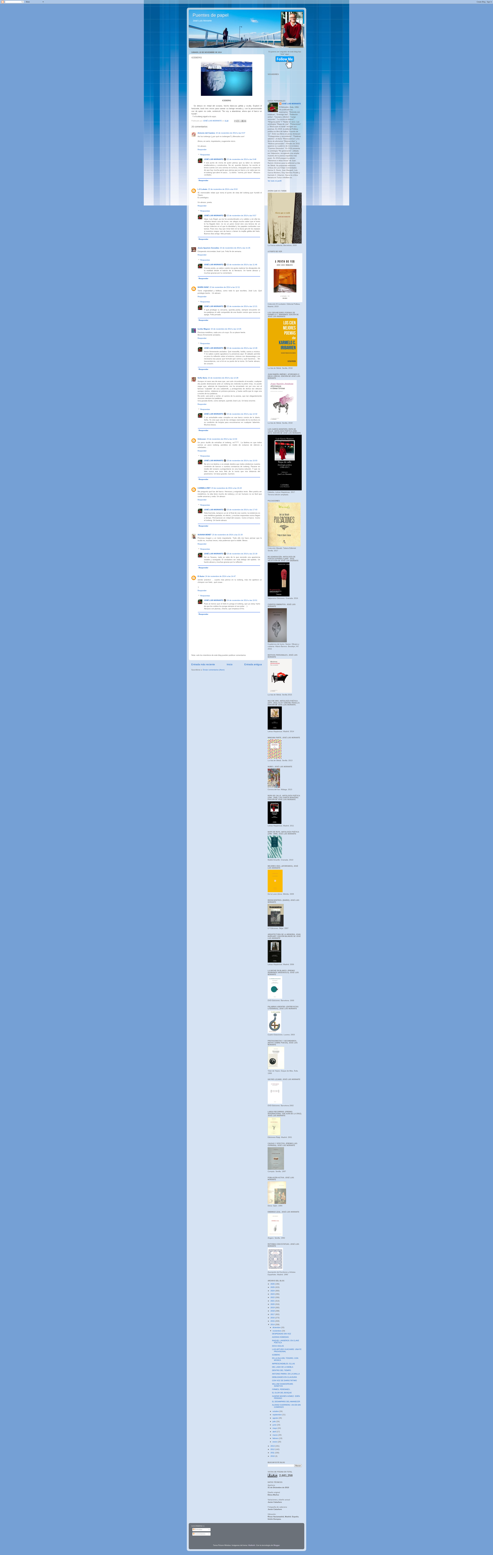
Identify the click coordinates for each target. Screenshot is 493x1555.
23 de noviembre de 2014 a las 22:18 (242, 554)
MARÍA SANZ (203, 287)
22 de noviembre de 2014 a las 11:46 (242, 265)
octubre (276, 1411)
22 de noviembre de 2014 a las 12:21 (242, 306)
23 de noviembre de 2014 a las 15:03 (242, 461)
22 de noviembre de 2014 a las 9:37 (230, 133)
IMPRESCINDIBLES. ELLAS (283, 1364)
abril (275, 1432)
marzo (275, 1435)
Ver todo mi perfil (274, 181)
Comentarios (199, 1534)
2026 (273, 1284)
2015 (273, 1321)
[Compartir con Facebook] (242, 121)
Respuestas (205, 155)
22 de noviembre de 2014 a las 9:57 (241, 216)
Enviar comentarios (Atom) (214, 670)
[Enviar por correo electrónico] (235, 121)
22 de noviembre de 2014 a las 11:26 (235, 248)
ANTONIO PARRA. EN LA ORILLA (286, 1374)
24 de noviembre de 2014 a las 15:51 (242, 600)
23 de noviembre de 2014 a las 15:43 (226, 488)
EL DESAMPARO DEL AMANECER (286, 1402)
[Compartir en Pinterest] (245, 121)
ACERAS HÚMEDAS (280, 1337)
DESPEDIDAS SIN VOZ (281, 1334)
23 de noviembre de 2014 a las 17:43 (242, 510)
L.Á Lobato (202, 189)
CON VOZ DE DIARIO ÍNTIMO (284, 1380)
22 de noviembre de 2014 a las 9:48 (241, 159)
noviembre (277, 1331)
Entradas (198, 1529)
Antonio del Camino (206, 133)
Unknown (202, 439)
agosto (276, 1418)
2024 (273, 1291)
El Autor (201, 576)
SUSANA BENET (204, 535)
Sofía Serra (202, 378)
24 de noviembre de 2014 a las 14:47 (220, 576)
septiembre (277, 1415)
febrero (276, 1438)
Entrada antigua (253, 664)
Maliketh (251, 1545)
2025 (273, 1287)
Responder (202, 150)
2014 (273, 1325)
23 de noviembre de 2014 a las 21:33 (227, 535)
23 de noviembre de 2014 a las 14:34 (222, 439)
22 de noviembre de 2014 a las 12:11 (225, 287)
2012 (273, 1449)
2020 (273, 1304)
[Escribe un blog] (237, 121)
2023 (273, 1294)
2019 (273, 1308)
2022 (273, 1297)
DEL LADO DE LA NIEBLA (282, 1367)
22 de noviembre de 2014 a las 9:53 (223, 189)
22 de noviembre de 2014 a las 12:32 (242, 414)
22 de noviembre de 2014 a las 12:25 (226, 329)
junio (275, 1425)
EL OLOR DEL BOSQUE (282, 1393)
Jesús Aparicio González (208, 248)
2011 (273, 1453)
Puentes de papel (211, 15)
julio (274, 1421)
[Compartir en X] (240, 121)
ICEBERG (276, 1355)
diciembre (277, 1327)
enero (275, 1442)
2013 (273, 1446)
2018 (273, 1311)
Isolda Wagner (204, 329)
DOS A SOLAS (278, 1346)
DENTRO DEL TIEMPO (281, 1370)
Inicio (230, 664)
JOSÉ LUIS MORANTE (213, 159)
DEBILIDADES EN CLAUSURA (284, 1377)
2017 (273, 1314)
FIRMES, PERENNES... (281, 1389)
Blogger (276, 1545)
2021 (273, 1301)
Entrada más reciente (203, 664)
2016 (273, 1318)
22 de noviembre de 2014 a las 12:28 (242, 348)
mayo (275, 1428)
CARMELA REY (204, 488)
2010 (273, 1456)
